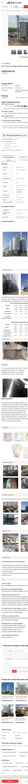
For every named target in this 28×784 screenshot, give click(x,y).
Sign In (3, 150)
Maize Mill (3, 735)
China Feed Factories (7, 763)
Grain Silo (3, 738)
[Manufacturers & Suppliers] (14, 2)
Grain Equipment (19, 763)
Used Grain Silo (6, 770)
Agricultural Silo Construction (9, 756)
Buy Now (10, 781)
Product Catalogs (22, 732)
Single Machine (18, 738)
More (2, 773)
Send (14, 671)
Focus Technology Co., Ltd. (18, 778)
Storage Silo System (17, 770)
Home (2, 10)
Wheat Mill (17, 735)
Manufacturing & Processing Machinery (13, 10)
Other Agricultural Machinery (9, 752)
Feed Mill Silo (22, 756)
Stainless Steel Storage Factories (10, 766)
